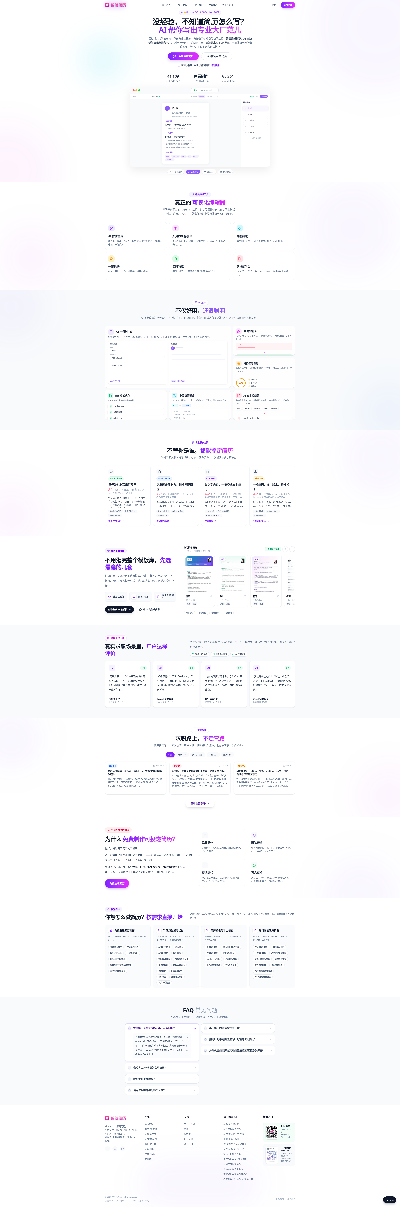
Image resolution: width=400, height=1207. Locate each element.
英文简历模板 (231, 953)
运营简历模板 (280, 953)
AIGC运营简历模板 (263, 971)
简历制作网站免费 (117, 953)
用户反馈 (188, 1139)
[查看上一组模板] (285, 544)
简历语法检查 (176, 971)
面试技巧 (213, 749)
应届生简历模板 (261, 942)
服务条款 (291, 1199)
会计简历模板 (260, 959)
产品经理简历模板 (278, 948)
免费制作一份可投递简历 (120, 959)
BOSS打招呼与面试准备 (235, 1144)
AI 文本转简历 (151, 1139)
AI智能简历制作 (181, 953)
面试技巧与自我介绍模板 (235, 1158)
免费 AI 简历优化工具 (233, 1149)
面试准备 (162, 971)
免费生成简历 (114, 515)
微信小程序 (150, 1153)
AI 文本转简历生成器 (233, 1134)
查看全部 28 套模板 (117, 604)
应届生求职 (197, 749)
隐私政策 (280, 1199)
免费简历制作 (116, 942)
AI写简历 (179, 942)
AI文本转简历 (164, 977)
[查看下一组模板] (292, 544)
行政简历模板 (276, 959)
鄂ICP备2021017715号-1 (126, 1200)
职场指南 (227, 749)
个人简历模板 (230, 959)
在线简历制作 (132, 942)
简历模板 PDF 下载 (231, 942)
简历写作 (182, 749)
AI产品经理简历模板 (263, 965)
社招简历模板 (260, 948)
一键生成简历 (132, 948)
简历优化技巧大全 (232, 1153)
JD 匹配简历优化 (231, 1139)
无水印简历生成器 (117, 965)
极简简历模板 (212, 948)
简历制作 (166, 4)
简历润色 (177, 948)
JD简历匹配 (163, 959)
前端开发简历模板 (262, 953)
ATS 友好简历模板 (232, 1129)
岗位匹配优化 (179, 959)
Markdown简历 (213, 953)
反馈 (391, 1199)
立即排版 (209, 515)
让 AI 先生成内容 (151, 604)
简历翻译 (162, 965)
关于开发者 (227, 4)
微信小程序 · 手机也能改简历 (201, 65)
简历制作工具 (116, 948)
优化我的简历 (163, 515)
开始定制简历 (259, 515)
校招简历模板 (278, 942)
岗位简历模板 (151, 1129)
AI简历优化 (163, 948)
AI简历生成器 (164, 942)
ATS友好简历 (228, 948)
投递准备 (182, 4)
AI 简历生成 (150, 1134)
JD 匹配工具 (150, 1144)
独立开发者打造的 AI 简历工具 (238, 1178)
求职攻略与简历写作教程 (235, 1173)
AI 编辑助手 (150, 1149)
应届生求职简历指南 (233, 1163)
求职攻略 (213, 4)
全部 (170, 749)
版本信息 (188, 1134)
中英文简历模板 (213, 959)
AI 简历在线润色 (231, 1124)
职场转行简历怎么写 (233, 1168)
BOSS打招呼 (176, 965)
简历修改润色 (164, 953)
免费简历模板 (212, 942)
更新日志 (188, 1129)
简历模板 (199, 4)
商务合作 (188, 1144)
